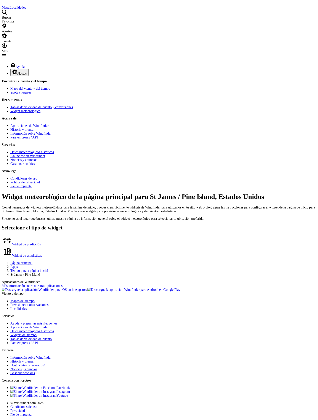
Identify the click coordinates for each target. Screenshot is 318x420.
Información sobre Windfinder (30, 133)
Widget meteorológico (25, 111)
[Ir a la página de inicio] (2, 3)
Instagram (63, 391)
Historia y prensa (22, 129)
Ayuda (20, 66)
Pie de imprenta (21, 186)
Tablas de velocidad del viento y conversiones (41, 107)
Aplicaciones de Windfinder (29, 125)
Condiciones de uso (23, 178)
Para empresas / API (24, 137)
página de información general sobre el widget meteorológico (108, 218)
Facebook (63, 388)
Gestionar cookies (22, 163)
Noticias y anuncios (23, 160)
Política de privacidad (25, 182)
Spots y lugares (20, 92)
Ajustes (22, 73)
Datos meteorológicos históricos (32, 152)
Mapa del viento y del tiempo (30, 88)
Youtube (62, 395)
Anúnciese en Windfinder (27, 156)
